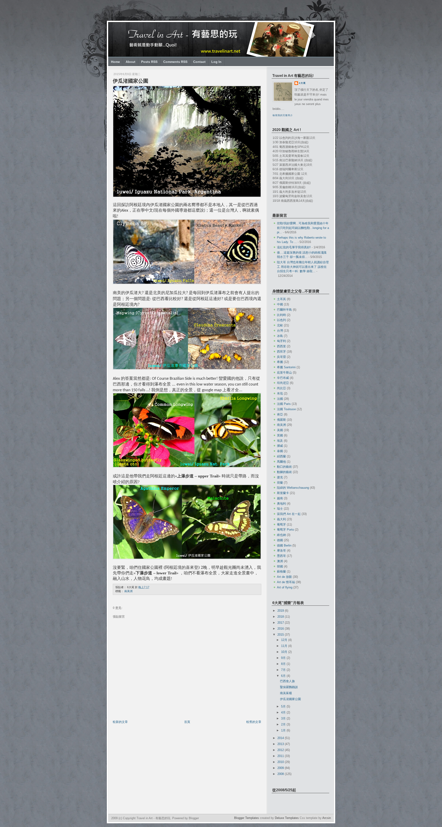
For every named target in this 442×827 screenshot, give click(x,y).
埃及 (280, 440)
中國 (280, 304)
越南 (280, 498)
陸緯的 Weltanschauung (293, 487)
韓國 (280, 566)
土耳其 (281, 299)
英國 (280, 435)
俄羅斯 (281, 419)
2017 (281, 622)
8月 (284, 664)
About (130, 62)
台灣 (280, 330)
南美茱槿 (286, 693)
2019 (281, 610)
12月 (284, 640)
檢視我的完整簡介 (283, 115)
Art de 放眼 (284, 577)
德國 (280, 540)
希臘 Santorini (286, 367)
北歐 (280, 325)
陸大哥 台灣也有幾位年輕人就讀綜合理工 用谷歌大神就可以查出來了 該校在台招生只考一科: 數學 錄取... (303, 266)
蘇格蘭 (281, 571)
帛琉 (280, 393)
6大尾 (302, 83)
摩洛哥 (281, 550)
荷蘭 (280, 482)
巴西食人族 (287, 681)
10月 (284, 652)
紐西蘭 (281, 456)
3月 (284, 718)
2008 (281, 774)
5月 (284, 706)
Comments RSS (175, 62)
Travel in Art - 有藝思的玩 (153, 818)
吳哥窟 (281, 357)
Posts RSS (149, 62)
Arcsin (326, 818)
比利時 (281, 315)
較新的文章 (120, 722)
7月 (284, 670)
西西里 (281, 346)
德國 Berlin (284, 545)
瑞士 (280, 508)
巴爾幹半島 (284, 309)
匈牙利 (281, 341)
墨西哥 (281, 556)
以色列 (281, 320)
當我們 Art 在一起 (289, 514)
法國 (280, 398)
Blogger (194, 818)
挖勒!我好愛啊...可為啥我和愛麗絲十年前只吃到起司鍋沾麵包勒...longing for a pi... (303, 228)
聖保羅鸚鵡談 (289, 687)
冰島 (280, 336)
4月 (284, 712)
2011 (281, 756)
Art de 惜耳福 (286, 582)
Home (115, 62)
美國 (280, 430)
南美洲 (128, 591)
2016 (281, 628)
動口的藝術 (284, 466)
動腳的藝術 (284, 472)
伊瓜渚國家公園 (130, 81)
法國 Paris (284, 404)
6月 (284, 676)
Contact (199, 62)
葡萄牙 (281, 524)
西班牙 (281, 351)
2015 (281, 634)
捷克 (280, 477)
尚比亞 (281, 388)
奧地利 (281, 503)
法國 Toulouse (286, 409)
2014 (281, 738)
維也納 (281, 535)
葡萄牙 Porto (285, 529)
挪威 (280, 445)
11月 (284, 646)
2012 (281, 750)
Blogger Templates (246, 818)
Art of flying (284, 587)
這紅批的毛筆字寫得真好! (294, 247)
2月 (284, 724)
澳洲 (280, 561)
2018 (281, 616)
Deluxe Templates (287, 818)
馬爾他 (281, 461)
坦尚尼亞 (283, 383)
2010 (281, 762)
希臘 (280, 362)
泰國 (280, 451)
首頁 (187, 722)
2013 (281, 744)
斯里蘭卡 (283, 493)
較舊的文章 (253, 722)
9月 (284, 658)
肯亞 (280, 414)
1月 (284, 730)
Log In (216, 62)
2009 (281, 768)
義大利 (281, 519)
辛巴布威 (283, 378)
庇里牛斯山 (284, 372)
